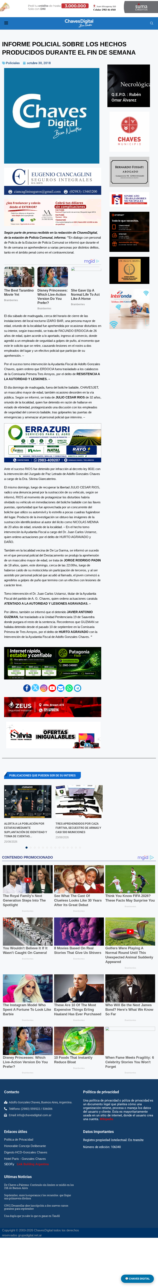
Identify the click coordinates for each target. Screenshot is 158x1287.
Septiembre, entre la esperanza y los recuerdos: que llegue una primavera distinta (37, 1197)
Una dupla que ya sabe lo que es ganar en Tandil (32, 1216)
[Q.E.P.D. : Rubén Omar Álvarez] (128, 86)
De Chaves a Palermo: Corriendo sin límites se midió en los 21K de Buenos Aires (39, 1186)
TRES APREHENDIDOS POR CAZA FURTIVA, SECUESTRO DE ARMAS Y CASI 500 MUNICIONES (78, 828)
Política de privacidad (101, 1092)
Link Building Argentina (33, 1164)
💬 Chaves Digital (137, 1278)
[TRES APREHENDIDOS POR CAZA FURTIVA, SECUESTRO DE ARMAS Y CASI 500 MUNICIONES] (79, 801)
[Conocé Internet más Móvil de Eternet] (129, 232)
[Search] (152, 23)
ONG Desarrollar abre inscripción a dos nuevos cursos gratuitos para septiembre (36, 1207)
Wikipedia (106, 1119)
